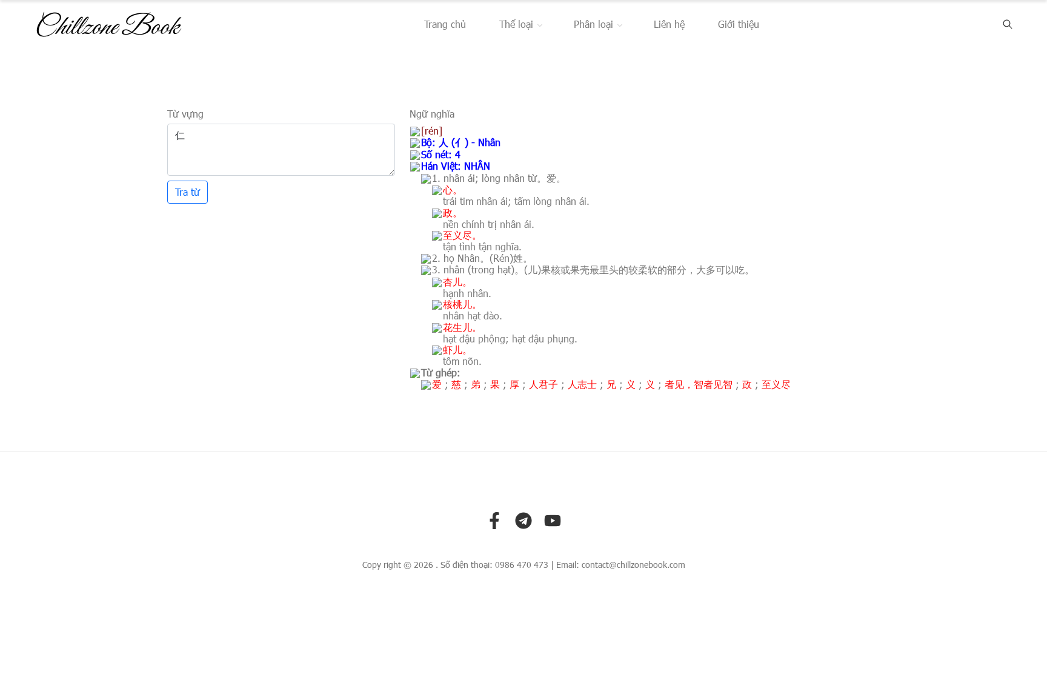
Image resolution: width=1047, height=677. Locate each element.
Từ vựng (185, 114)
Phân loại (593, 24)
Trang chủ (445, 24)
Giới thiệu (738, 24)
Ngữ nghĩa (432, 114)
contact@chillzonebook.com (633, 564)
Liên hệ (669, 24)
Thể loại (516, 24)
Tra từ (187, 191)
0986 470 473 (521, 564)
